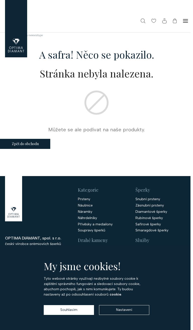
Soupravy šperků (91, 230)
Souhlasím (68, 310)
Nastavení (124, 310)
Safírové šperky (148, 224)
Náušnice (85, 205)
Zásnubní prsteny (149, 205)
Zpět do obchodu (25, 143)
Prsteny (84, 199)
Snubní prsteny (147, 199)
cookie (115, 294)
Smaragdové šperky (151, 230)
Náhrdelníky (87, 218)
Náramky (85, 212)
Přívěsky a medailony (95, 224)
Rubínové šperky (149, 218)
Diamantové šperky (151, 212)
